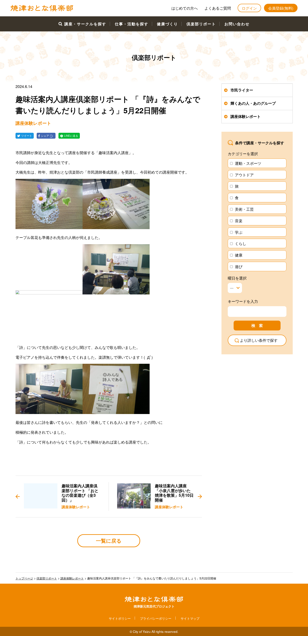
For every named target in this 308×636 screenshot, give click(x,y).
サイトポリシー (120, 618)
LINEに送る (71, 136)
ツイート (26, 136)
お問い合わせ (237, 24)
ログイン (249, 8)
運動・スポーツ (248, 163)
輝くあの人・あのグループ (253, 103)
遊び (238, 266)
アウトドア (244, 174)
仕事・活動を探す (131, 24)
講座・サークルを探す (85, 24)
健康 (238, 255)
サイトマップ (190, 618)
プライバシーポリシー (155, 618)
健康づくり (167, 24)
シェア (45, 136)
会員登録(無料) (280, 8)
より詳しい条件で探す (259, 340)
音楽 (238, 220)
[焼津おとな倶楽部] (41, 10)
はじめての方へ (184, 8)
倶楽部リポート (201, 24)
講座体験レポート (245, 116)
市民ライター (241, 90)
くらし (240, 243)
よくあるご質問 (217, 8)
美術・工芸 (244, 209)
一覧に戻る (109, 540)
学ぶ (238, 232)
